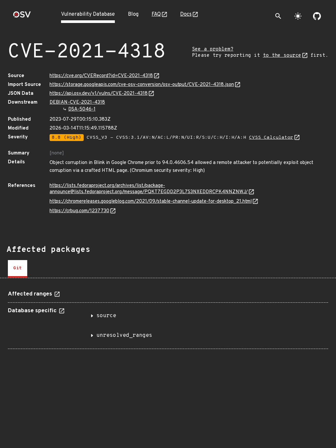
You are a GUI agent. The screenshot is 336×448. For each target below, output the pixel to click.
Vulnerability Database (88, 14)
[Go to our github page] (317, 16)
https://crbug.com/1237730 (79, 211)
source (106, 316)
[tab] (17, 269)
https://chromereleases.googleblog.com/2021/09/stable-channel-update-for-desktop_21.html (151, 201)
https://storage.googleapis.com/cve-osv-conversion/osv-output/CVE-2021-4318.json (142, 85)
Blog (133, 14)
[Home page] (22, 16)
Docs (186, 14)
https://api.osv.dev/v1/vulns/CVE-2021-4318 (99, 94)
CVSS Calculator (271, 137)
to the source (282, 55)
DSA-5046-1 (81, 109)
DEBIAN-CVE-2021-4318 (77, 102)
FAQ (156, 14)
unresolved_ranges (124, 335)
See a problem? (212, 49)
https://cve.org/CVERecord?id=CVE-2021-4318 (101, 76)
